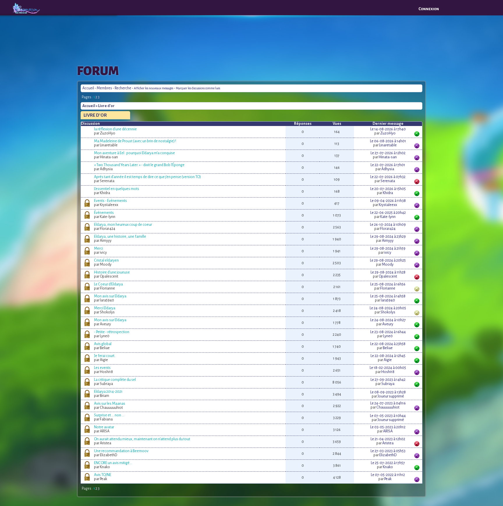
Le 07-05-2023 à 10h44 (388, 416)
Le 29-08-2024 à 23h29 (388, 237)
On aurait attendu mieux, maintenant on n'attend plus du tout (142, 439)
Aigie (388, 360)
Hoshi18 (387, 372)
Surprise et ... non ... (109, 415)
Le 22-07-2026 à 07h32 (387, 177)
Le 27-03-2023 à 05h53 (388, 451)
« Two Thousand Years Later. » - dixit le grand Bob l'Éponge (139, 165)
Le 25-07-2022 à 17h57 (388, 463)
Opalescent (388, 276)
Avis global (102, 344)
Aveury (387, 324)
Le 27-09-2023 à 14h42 (388, 380)
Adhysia (387, 169)
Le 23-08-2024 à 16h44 (388, 332)
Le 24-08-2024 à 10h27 (388, 320)
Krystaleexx (388, 205)
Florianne (387, 288)
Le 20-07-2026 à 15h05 (388, 189)
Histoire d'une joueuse (112, 272)
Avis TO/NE (102, 475)
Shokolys (387, 312)
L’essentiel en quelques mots (116, 189)
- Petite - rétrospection (111, 332)
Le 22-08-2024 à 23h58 (387, 344)
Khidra (388, 193)
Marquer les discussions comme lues (198, 88)
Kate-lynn (388, 217)
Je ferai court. (104, 356)
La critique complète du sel (115, 380)
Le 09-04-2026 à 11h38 (388, 201)
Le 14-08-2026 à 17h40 (388, 129)
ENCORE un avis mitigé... (113, 463)
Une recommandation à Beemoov (121, 451)
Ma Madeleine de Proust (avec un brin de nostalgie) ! (135, 141)
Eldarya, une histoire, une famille (120, 237)
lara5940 (388, 300)
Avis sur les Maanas (109, 404)
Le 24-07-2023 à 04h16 (388, 403)
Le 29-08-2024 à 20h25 (388, 260)
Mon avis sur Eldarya (110, 296)
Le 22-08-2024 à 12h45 (388, 356)
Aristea (388, 443)
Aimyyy (388, 241)
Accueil (88, 88)
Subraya (387, 384)
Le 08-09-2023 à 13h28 (388, 392)
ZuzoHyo (388, 133)
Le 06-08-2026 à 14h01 (388, 141)
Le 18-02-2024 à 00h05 (388, 368)
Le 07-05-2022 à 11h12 (388, 475)
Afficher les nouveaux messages (153, 88)
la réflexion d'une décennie (115, 129)
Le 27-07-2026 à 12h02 (388, 153)
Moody (388, 264)
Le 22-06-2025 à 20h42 (388, 213)
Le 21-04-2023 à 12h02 (388, 439)
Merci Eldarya (104, 308)
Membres (104, 88)
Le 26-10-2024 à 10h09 (388, 225)
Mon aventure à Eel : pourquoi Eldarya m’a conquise (134, 153)
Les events (102, 368)
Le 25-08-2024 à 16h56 (387, 284)
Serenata (387, 181)
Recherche (123, 88)
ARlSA (388, 431)
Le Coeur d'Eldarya (108, 284)
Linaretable (388, 145)
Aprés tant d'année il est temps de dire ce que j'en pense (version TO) (147, 177)
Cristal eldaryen (106, 260)
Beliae (388, 348)
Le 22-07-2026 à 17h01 (388, 165)
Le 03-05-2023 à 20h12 (387, 427)
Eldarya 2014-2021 (108, 392)
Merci (98, 248)
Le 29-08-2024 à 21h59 (387, 248)
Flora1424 (388, 229)
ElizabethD (387, 455)
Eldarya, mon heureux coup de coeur (123, 225)
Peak (388, 479)
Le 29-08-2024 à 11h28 (388, 272)
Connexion (429, 9)
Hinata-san (388, 157)
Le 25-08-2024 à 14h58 (387, 296)
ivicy (387, 253)
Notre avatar (104, 427)
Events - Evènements (110, 201)
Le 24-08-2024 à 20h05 (388, 308)
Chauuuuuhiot (387, 407)
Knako (388, 467)
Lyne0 (388, 336)
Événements (104, 213)
